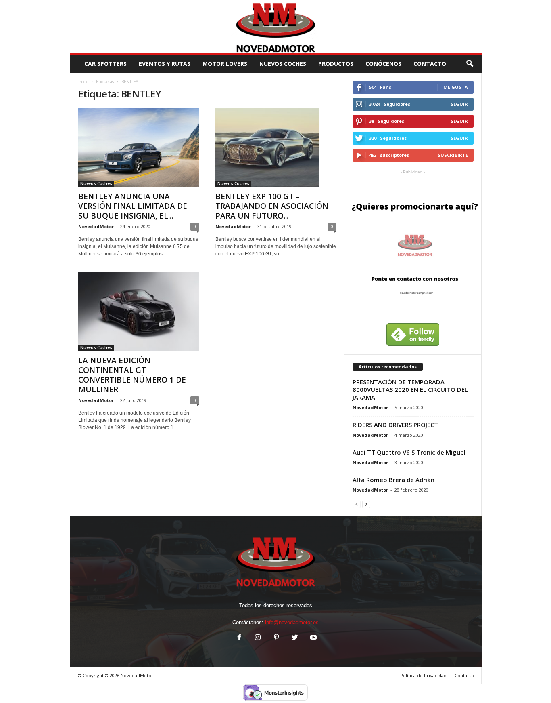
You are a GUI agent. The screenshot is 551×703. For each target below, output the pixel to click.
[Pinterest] (276, 638)
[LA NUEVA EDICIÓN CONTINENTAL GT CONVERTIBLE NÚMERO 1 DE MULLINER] (138, 311)
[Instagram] (257, 638)
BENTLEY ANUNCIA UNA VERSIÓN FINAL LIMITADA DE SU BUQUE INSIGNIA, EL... (132, 206)
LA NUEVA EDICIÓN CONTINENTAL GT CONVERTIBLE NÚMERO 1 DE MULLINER (132, 375)
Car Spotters (105, 63)
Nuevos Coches (282, 63)
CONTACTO (429, 63)
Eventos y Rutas (164, 63)
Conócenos (383, 63)
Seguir (459, 104)
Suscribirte (453, 155)
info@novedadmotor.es (292, 622)
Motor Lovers (224, 63)
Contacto (464, 675)
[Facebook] (239, 638)
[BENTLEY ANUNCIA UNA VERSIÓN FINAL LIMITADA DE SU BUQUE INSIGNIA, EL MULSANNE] (138, 147)
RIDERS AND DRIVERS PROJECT (395, 425)
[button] (469, 64)
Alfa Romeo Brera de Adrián (393, 480)
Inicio (83, 81)
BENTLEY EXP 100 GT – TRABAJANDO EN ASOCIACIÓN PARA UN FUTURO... (271, 206)
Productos (335, 63)
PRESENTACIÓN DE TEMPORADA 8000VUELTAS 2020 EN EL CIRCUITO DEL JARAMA (410, 389)
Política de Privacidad (423, 675)
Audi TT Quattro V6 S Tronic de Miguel (409, 452)
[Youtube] (312, 638)
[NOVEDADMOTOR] (276, 26)
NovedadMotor (96, 226)
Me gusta (455, 87)
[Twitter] (295, 638)
